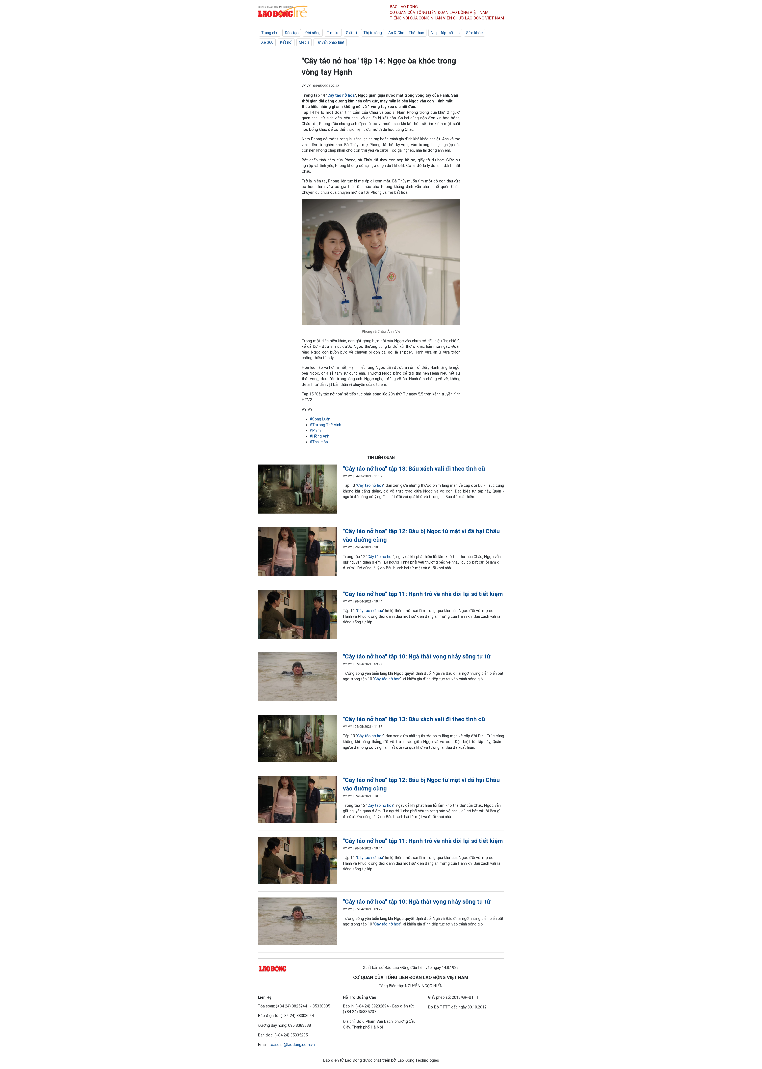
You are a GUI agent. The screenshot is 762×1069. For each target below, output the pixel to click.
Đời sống (312, 32)
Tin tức (333, 32)
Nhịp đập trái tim (445, 32)
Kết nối (286, 42)
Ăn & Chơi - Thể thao (406, 32)
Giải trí (351, 32)
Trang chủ (269, 32)
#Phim (315, 430)
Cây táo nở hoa (341, 95)
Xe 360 (267, 42)
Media (304, 42)
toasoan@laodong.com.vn (292, 1044)
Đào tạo (292, 32)
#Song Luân (320, 419)
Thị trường (372, 32)
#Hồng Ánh (319, 436)
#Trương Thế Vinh (325, 424)
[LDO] (297, 490)
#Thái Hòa (319, 442)
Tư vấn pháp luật (330, 42)
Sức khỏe (474, 32)
